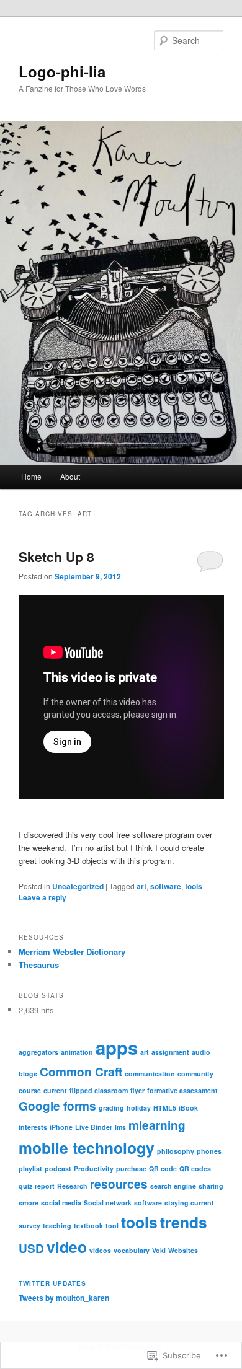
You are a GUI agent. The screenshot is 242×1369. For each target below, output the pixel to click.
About (70, 476)
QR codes (195, 1168)
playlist (30, 1168)
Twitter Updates (52, 1283)
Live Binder (93, 1127)
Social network (108, 1202)
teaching (57, 1225)
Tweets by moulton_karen (64, 1297)
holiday (139, 1107)
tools (193, 886)
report (45, 1186)
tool (112, 1225)
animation (77, 1052)
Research (72, 1186)
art (141, 886)
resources (119, 1184)
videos (100, 1250)
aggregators (38, 1052)
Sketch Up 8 (56, 556)
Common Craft (81, 1071)
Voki (159, 1250)
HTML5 (164, 1107)
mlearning (157, 1125)
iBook (188, 1107)
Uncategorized (78, 886)
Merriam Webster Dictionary (72, 951)
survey (29, 1225)
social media (61, 1202)
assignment (170, 1052)
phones (209, 1151)
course (30, 1090)
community (195, 1073)
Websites (183, 1250)
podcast (58, 1168)
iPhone (61, 1127)
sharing (211, 1186)
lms (120, 1127)
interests (33, 1127)
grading (111, 1107)
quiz (25, 1186)
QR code (163, 1168)
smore (28, 1202)
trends (183, 1222)
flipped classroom (98, 1090)
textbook (88, 1225)
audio (201, 1052)
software (165, 886)
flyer (137, 1090)
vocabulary (132, 1250)
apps (117, 1047)
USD (31, 1248)
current (55, 1090)
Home (31, 476)
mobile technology (87, 1148)
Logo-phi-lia (62, 71)
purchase (131, 1168)
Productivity (94, 1168)
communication (150, 1073)
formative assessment (182, 1090)
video (67, 1247)
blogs (28, 1073)
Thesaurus (39, 965)
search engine (173, 1186)
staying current (189, 1202)
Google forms (57, 1106)
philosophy (175, 1151)
